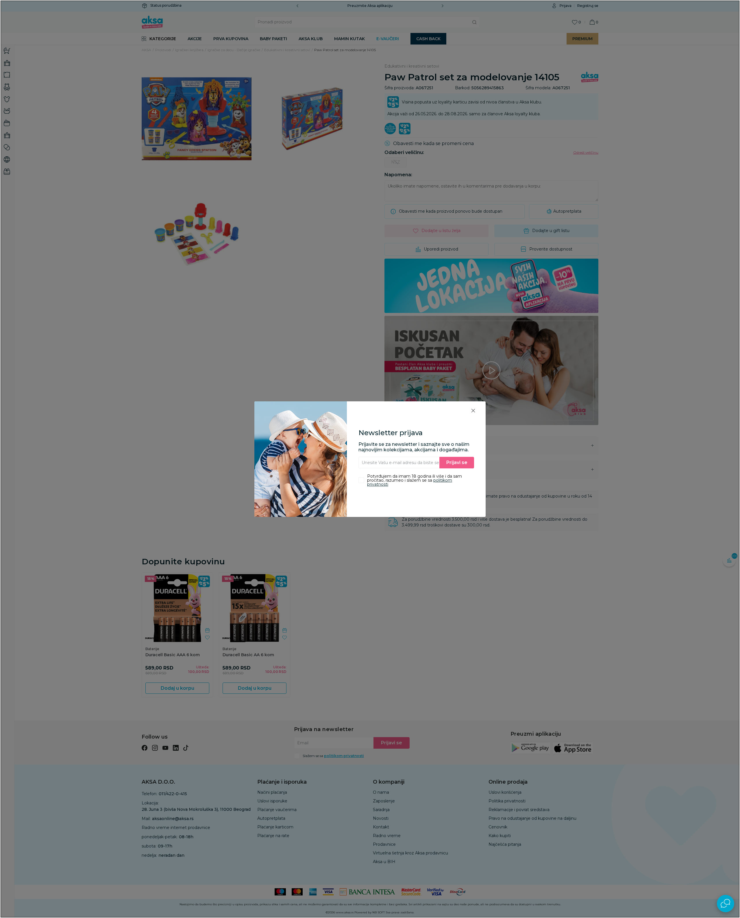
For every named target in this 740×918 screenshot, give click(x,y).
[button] (473, 410)
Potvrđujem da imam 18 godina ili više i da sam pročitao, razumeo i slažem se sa (414, 480)
